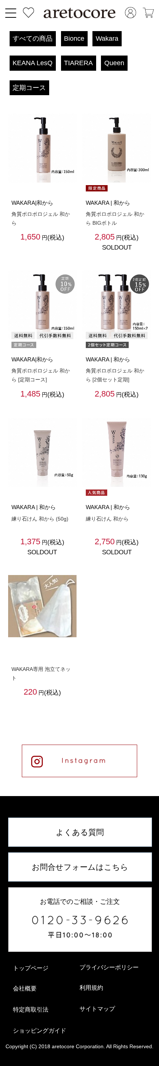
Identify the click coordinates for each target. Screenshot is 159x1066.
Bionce (74, 38)
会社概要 (25, 988)
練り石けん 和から (107, 519)
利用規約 (91, 988)
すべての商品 (33, 38)
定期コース (29, 87)
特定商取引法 (30, 1009)
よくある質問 (80, 832)
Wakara (107, 38)
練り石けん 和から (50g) (39, 519)
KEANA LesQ (33, 63)
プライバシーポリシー (109, 967)
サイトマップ (97, 1009)
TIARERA (78, 63)
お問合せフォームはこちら (80, 867)
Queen (114, 63)
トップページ (30, 968)
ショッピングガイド (39, 1030)
